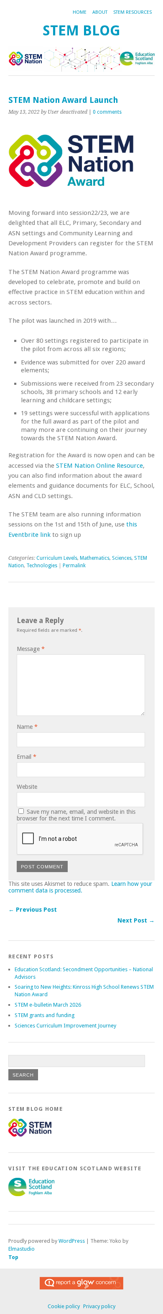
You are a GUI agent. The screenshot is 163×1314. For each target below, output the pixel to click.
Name (27, 726)
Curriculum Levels (56, 558)
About (99, 12)
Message (31, 649)
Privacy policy (99, 1306)
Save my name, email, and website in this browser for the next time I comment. (76, 815)
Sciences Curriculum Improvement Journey (65, 1025)
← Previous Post (32, 909)
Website (27, 786)
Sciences (122, 558)
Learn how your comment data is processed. (80, 887)
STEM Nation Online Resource (99, 465)
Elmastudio (21, 1249)
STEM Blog (81, 30)
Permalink (74, 565)
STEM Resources (132, 12)
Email (26, 756)
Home (80, 12)
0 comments (107, 112)
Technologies (41, 565)
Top (13, 1257)
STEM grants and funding (44, 1015)
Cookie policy (64, 1306)
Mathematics (95, 558)
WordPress (72, 1241)
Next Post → (136, 920)
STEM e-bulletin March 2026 (48, 1005)
